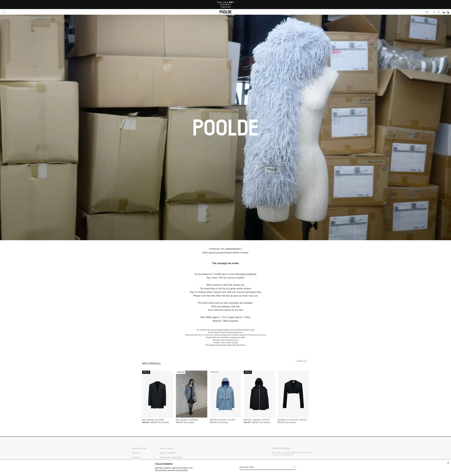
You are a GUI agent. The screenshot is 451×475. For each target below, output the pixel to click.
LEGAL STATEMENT (168, 453)
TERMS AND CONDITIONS (171, 457)
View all (302, 361)
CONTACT (136, 453)
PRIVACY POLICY (167, 448)
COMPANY (136, 457)
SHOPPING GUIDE (139, 448)
